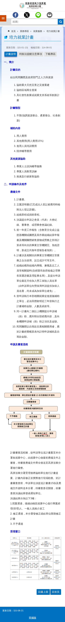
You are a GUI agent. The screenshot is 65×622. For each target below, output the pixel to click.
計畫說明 (11, 54)
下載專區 (50, 54)
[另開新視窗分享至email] (49, 15)
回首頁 (55, 592)
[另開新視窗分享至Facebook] (15, 15)
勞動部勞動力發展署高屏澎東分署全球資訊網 (32, 6)
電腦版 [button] (32, 617)
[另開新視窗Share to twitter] (27, 15)
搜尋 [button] (60, 21)
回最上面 (43, 592)
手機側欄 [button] (1, 16)
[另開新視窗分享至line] (38, 15)
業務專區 (24, 31)
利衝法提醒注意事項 (30, 54)
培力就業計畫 (53, 31)
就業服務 (37, 31)
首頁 (13, 31)
